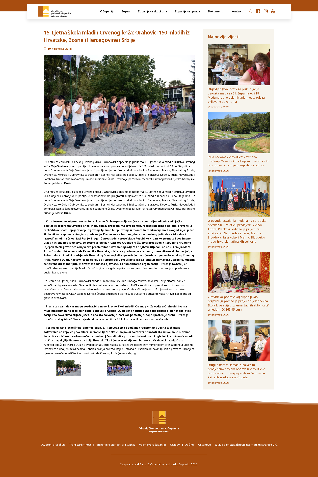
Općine (189, 445)
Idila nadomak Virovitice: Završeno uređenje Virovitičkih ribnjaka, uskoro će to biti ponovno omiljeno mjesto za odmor (238, 161)
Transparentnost (80, 445)
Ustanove (204, 445)
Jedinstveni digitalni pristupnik (115, 445)
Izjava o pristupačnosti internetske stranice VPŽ (246, 445)
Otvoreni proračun (53, 445)
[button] (251, 11)
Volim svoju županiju (152, 445)
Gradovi (175, 445)
